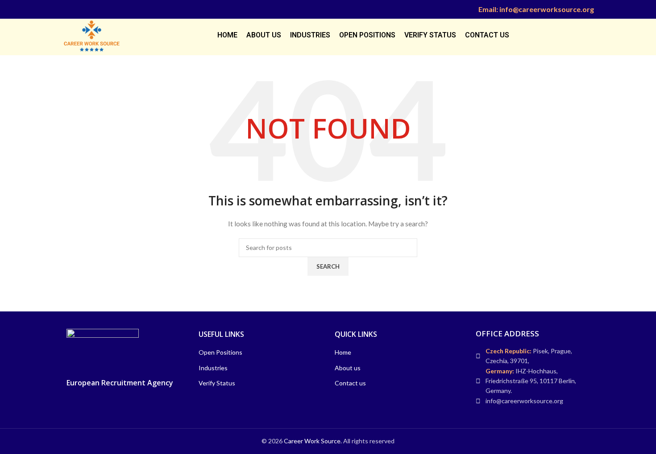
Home (343, 352)
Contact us (350, 383)
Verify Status (217, 383)
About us (348, 368)
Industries (213, 368)
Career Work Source (312, 441)
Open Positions (220, 352)
